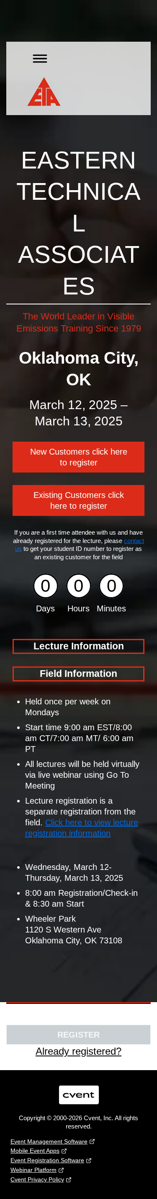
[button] (37, 57)
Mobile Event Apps (34, 1150)
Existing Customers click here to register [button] (78, 500)
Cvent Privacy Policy (37, 1179)
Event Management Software (49, 1141)
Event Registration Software (47, 1160)
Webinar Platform (33, 1169)
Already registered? (78, 1051)
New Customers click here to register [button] (78, 457)
